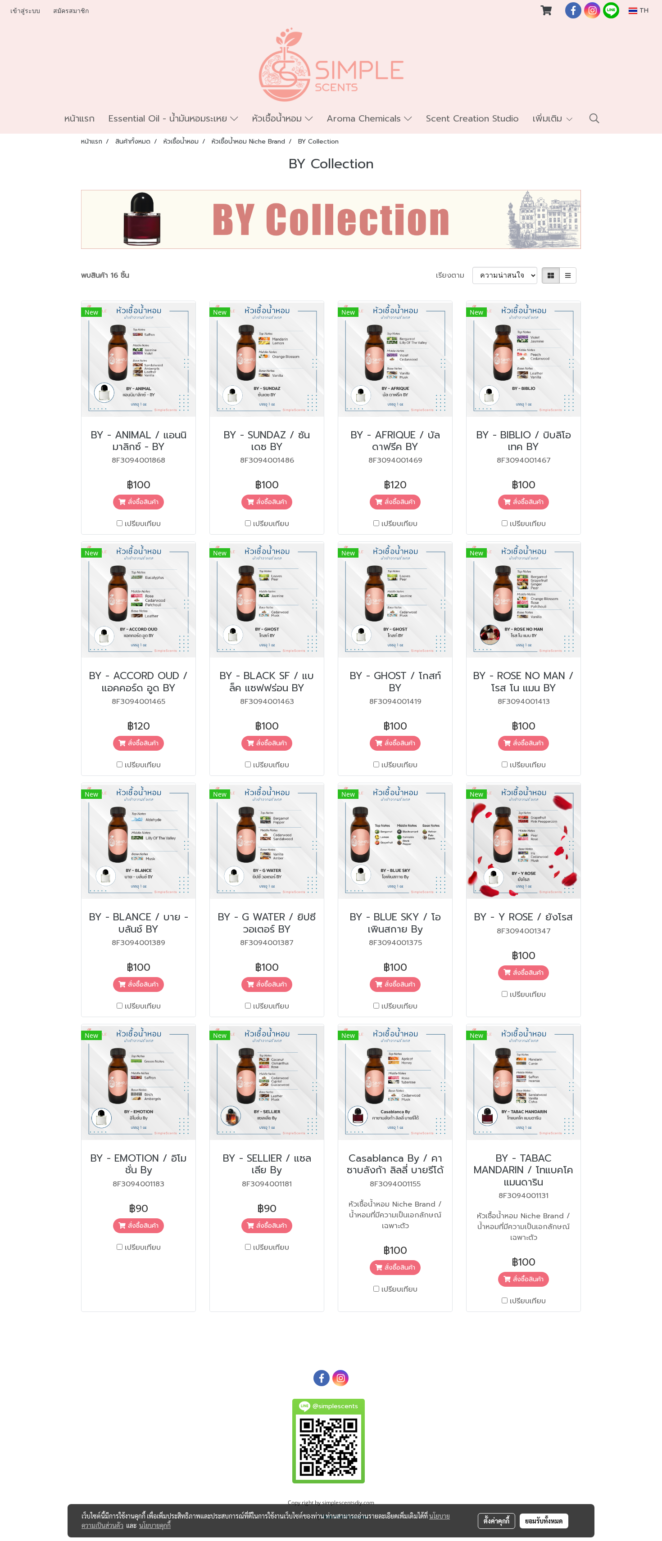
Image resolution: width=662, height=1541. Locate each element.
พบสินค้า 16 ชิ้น (105, 275)
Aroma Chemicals (365, 118)
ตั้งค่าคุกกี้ (496, 1521)
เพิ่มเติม (549, 118)
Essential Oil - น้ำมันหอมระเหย (169, 118)
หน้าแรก (79, 118)
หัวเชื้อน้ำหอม (278, 118)
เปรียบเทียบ (143, 523)
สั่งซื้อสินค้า (142, 502)
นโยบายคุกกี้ (155, 1525)
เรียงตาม (454, 275)
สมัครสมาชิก (71, 11)
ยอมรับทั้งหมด (544, 1521)
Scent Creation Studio (472, 118)
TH (642, 10)
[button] (594, 118)
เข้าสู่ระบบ (25, 11)
